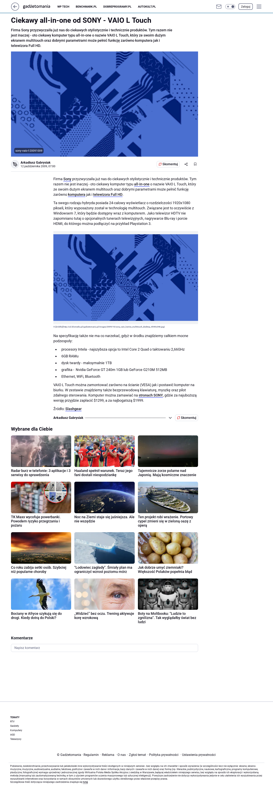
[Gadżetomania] (39, 6)
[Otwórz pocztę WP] (219, 6)
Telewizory (15, 739)
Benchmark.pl (86, 6)
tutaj (85, 782)
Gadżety (14, 726)
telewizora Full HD (108, 194)
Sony (67, 179)
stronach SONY (151, 395)
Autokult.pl (147, 6)
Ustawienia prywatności (198, 755)
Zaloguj (245, 6)
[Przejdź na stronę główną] (15, 9)
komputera (76, 194)
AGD (12, 734)
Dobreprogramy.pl (117, 6)
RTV (12, 721)
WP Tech (63, 6)
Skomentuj (170, 164)
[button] (230, 6)
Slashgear (73, 409)
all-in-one (141, 184)
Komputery (16, 730)
